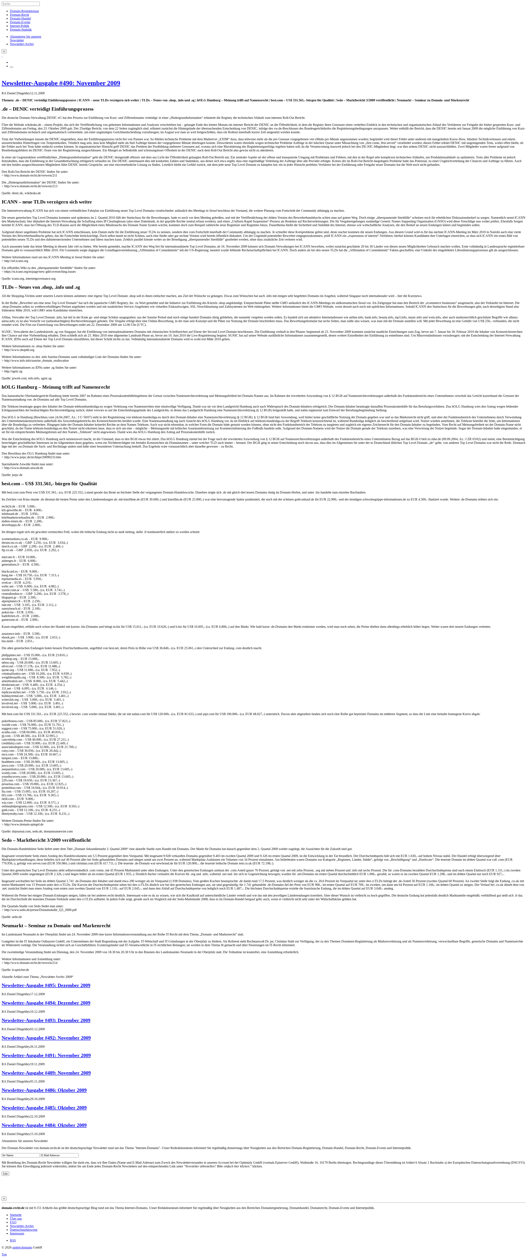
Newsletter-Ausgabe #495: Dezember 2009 (46, 985)
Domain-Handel (20, 18)
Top (4, 1254)
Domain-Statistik (21, 29)
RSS (13, 1240)
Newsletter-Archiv (22, 1226)
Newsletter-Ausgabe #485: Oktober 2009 (44, 1107)
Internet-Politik (19, 26)
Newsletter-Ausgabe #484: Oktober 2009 (44, 1125)
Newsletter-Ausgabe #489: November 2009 (46, 1073)
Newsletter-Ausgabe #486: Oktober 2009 (44, 1090)
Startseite (16, 1215)
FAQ (13, 1222)
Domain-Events (20, 22)
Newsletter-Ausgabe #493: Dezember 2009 (46, 1020)
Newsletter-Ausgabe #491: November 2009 (46, 1055)
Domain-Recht (19, 14)
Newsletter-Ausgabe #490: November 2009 (61, 83)
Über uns (16, 1218)
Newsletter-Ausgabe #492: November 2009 (46, 1038)
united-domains (22, 1247)
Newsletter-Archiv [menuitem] (22, 44)
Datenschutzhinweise (23, 1229)
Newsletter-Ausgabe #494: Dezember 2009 (46, 1002)
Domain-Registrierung (24, 11)
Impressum (17, 1233)
